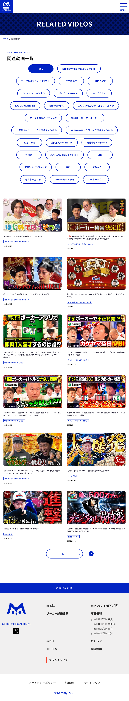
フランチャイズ (58, 660)
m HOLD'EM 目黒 (103, 619)
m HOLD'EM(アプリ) (104, 605)
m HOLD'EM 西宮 (103, 628)
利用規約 (69, 683)
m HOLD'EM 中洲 (103, 633)
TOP (5, 39)
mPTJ (50, 641)
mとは (50, 605)
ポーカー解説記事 (57, 613)
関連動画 (96, 649)
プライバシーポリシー (42, 683)
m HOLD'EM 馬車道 (104, 624)
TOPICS (51, 649)
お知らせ (96, 641)
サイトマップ (92, 683)
